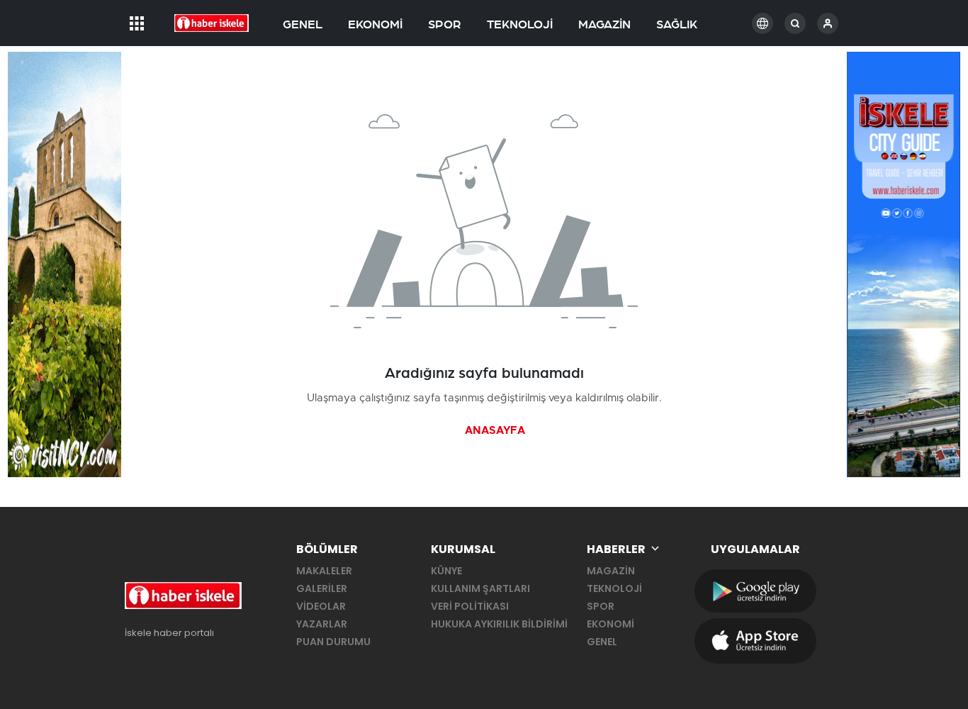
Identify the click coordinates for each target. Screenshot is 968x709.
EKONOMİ (375, 24)
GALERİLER (321, 588)
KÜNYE (446, 571)
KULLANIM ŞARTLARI (480, 588)
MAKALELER (324, 571)
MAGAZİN (604, 24)
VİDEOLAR (321, 606)
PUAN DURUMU (333, 642)
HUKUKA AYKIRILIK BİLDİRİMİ (499, 624)
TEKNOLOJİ (520, 24)
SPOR (444, 24)
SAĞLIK (676, 24)
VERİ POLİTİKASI (470, 606)
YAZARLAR (321, 624)
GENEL (302, 24)
